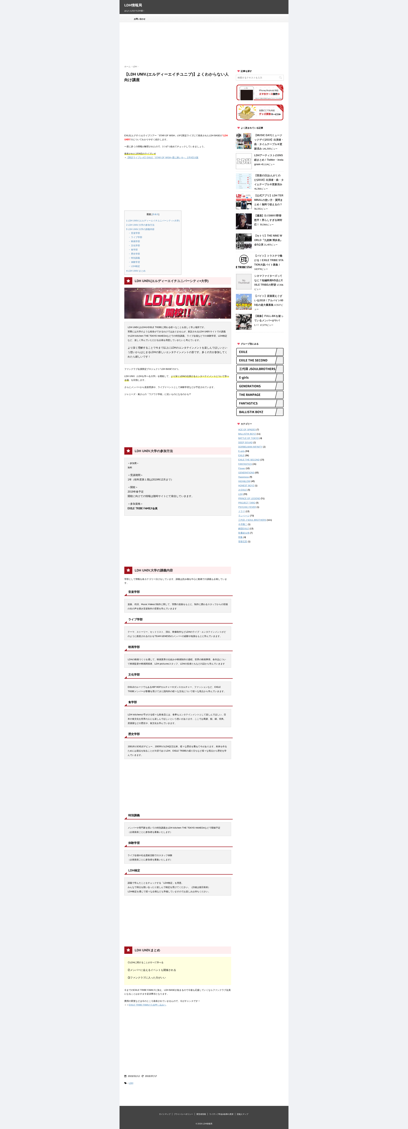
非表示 (155, 214)
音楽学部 (135, 233)
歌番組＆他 (243, 533)
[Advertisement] (201, 44)
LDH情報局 (133, 5)
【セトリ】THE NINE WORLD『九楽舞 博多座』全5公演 (268, 240)
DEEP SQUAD (245, 442)
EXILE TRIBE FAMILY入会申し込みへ (147, 1005)
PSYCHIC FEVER (247, 507)
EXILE (241, 455)
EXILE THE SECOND (249, 459)
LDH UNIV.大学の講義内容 (140, 229)
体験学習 (135, 262)
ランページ (243, 515)
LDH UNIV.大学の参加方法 (140, 225)
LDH (131, 1083)
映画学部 (135, 241)
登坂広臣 (242, 541)
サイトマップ (165, 1114)
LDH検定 (135, 266)
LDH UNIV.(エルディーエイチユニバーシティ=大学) (153, 220)
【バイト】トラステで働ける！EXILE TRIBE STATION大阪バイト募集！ (269, 260)
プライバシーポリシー (183, 1114)
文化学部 (135, 245)
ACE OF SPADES (247, 429)
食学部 (134, 249)
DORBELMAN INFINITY (250, 447)
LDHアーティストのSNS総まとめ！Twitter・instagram (268, 160)
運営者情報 (201, 1114)
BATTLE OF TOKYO (248, 438)
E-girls (241, 451)
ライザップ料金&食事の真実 (221, 1114)
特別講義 (135, 258)
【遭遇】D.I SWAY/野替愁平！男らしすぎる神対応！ (268, 220)
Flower (241, 468)
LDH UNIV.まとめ (136, 271)
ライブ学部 (136, 237)
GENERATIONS (246, 472)
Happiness (243, 477)
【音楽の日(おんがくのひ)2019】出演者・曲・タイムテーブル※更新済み (269, 180)
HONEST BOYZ (246, 485)
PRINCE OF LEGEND (249, 498)
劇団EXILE (243, 528)
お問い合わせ (139, 19)
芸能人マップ (242, 1114)
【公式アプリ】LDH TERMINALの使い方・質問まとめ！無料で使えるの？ (268, 200)
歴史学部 (135, 253)
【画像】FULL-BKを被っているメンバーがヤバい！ (268, 320)
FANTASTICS (245, 464)
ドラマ (241, 511)
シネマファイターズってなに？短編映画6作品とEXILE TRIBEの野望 (268, 280)
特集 (240, 537)
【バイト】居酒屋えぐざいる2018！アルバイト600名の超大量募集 (268, 300)
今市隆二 (242, 524)
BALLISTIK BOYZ (247, 434)
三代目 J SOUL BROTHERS (252, 520)
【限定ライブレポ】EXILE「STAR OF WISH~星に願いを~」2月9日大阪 (162, 157)
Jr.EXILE (242, 490)
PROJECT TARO (246, 502)
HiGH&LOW (244, 481)
